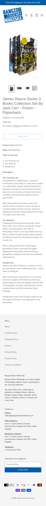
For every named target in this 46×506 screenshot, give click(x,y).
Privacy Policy (11, 358)
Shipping (16, 126)
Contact (8, 346)
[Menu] (41, 15)
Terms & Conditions (13, 365)
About (7, 327)
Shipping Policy (11, 339)
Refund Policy (11, 352)
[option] (12, 89)
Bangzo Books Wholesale (26, 498)
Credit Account (11, 333)
